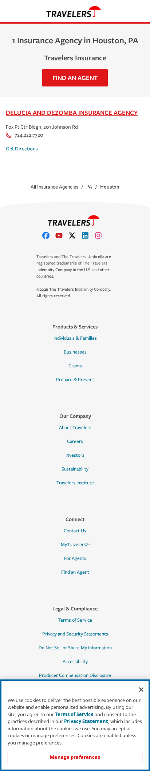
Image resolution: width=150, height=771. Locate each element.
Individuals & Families (75, 338)
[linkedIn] (88, 235)
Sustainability (75, 469)
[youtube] (61, 235)
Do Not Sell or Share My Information (75, 648)
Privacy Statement (86, 721)
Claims (75, 366)
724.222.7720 (29, 135)
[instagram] (101, 235)
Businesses (75, 352)
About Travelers (75, 428)
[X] (75, 235)
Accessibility (75, 662)
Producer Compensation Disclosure (75, 675)
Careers (75, 441)
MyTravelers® (75, 545)
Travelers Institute (75, 483)
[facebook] (48, 235)
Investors (75, 455)
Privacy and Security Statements (75, 634)
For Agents (75, 558)
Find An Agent (75, 77)
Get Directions (22, 149)
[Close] (141, 690)
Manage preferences (75, 757)
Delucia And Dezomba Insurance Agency (72, 112)
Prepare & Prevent (75, 380)
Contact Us (75, 531)
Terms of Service (75, 620)
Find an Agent (75, 572)
